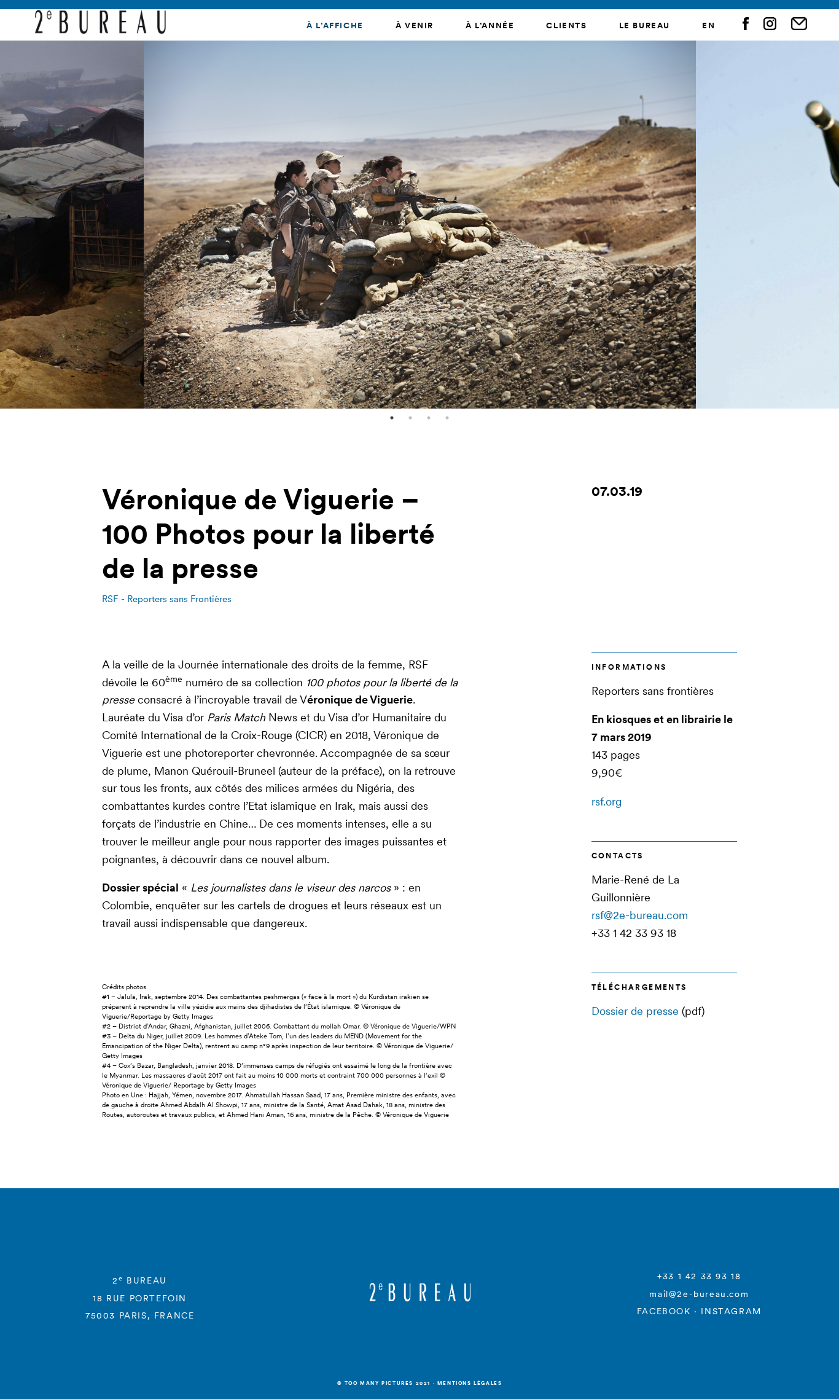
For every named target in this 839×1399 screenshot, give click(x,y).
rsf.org (606, 801)
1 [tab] (392, 418)
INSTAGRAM (731, 1311)
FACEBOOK (664, 1311)
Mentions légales (469, 1383)
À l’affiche (335, 25)
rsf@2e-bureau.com (639, 915)
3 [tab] (429, 418)
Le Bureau (644, 25)
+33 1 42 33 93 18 (699, 1276)
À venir (415, 25)
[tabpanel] (420, 224)
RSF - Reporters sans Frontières (167, 599)
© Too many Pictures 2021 (384, 1383)
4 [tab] (447, 418)
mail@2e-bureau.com (699, 1293)
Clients (566, 25)
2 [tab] (410, 418)
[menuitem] (708, 26)
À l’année (490, 25)
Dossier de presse (635, 1011)
